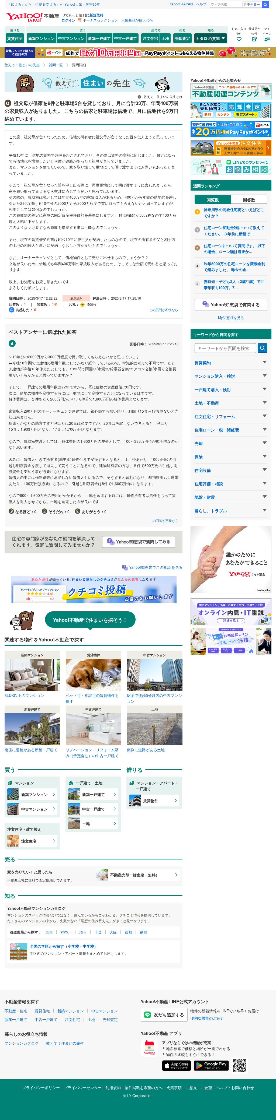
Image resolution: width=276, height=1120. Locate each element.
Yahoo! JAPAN (181, 3)
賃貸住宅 (14, 38)
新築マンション (41, 38)
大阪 (113, 932)
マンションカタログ (22, 1043)
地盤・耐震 (205, 497)
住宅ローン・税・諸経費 (217, 430)
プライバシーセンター (83, 1087)
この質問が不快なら (163, 309)
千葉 (98, 932)
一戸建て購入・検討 (213, 389)
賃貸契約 (203, 363)
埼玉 (83, 932)
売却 (199, 443)
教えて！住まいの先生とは (162, 96)
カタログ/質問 (208, 38)
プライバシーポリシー (41, 1087)
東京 (49, 932)
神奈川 (66, 932)
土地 (165, 38)
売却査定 (182, 38)
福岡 (143, 932)
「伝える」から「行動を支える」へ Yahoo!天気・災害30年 (53, 4)
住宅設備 (203, 470)
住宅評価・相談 (209, 484)
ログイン (68, 20)
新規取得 (96, 14)
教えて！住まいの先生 (65, 1043)
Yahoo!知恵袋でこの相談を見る (155, 567)
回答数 (249, 200)
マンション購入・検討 (215, 376)
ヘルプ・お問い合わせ (235, 1087)
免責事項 (174, 1087)
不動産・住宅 (16, 1010)
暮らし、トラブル (211, 511)
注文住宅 (150, 38)
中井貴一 (253, 4)
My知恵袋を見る (231, 317)
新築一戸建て (99, 38)
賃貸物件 (150, 800)
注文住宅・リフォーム (215, 416)
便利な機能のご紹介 (207, 1018)
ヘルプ (201, 3)
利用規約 (113, 1087)
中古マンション (71, 38)
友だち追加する (169, 1015)
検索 (265, 4)
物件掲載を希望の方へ (144, 1087)
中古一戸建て (125, 38)
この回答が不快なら (163, 520)
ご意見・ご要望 (199, 1087)
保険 (199, 457)
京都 (128, 932)
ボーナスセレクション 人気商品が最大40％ (118, 20)
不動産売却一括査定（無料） (134, 874)
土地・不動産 (207, 403)
